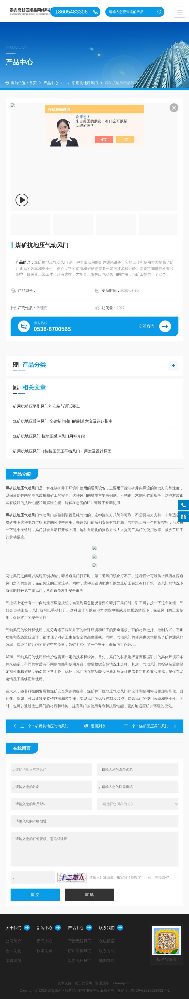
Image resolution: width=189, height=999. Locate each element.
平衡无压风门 (80, 941)
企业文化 (13, 951)
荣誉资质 (13, 961)
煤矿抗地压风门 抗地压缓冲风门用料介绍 (49, 436)
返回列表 (98, 726)
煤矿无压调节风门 (154, 726)
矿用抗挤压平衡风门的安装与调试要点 (46, 406)
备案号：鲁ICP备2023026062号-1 (143, 990)
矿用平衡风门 (80, 951)
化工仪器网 (83, 983)
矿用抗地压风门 (85, 83)
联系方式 (107, 951)
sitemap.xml (122, 983)
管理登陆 (102, 983)
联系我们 (107, 928)
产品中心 (51, 83)
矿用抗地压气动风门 (51, 726)
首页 (33, 83)
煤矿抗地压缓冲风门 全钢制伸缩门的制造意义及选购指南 (62, 421)
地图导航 (107, 961)
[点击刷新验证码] (72, 877)
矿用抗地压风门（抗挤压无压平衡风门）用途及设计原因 (62, 451)
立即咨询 (146, 326)
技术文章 (44, 951)
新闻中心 (44, 928)
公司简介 (13, 941)
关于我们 (13, 928)
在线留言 (107, 941)
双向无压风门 (80, 961)
